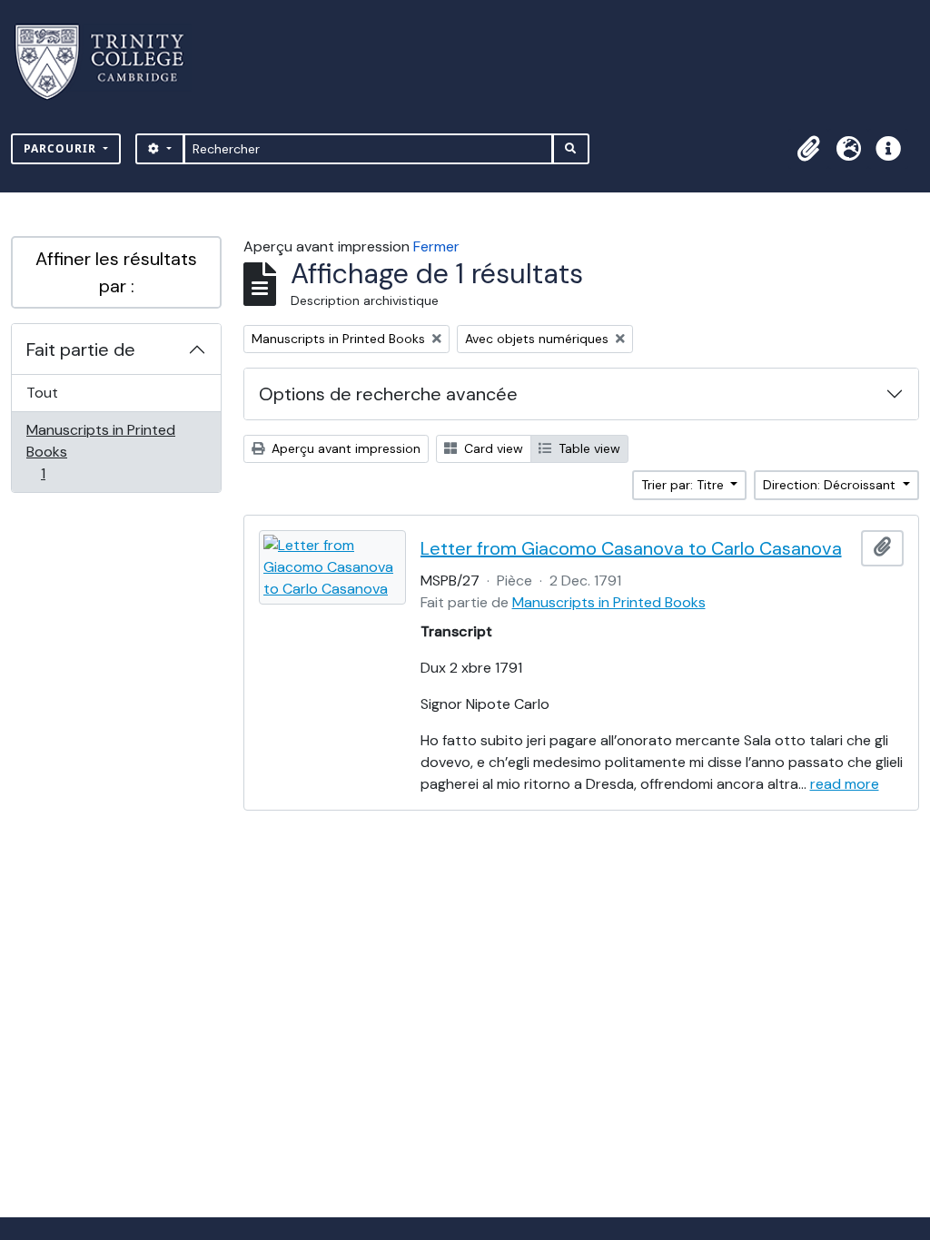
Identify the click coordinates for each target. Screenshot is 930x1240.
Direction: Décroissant (831, 485)
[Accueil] (110, 62)
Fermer (436, 246)
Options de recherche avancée (388, 394)
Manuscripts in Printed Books (100, 451)
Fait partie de (80, 349)
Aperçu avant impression (344, 448)
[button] (808, 149)
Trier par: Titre (684, 485)
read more (844, 783)
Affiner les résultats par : (116, 272)
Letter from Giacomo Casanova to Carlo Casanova (631, 548)
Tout (42, 392)
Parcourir (62, 148)
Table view (587, 448)
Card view (491, 448)
